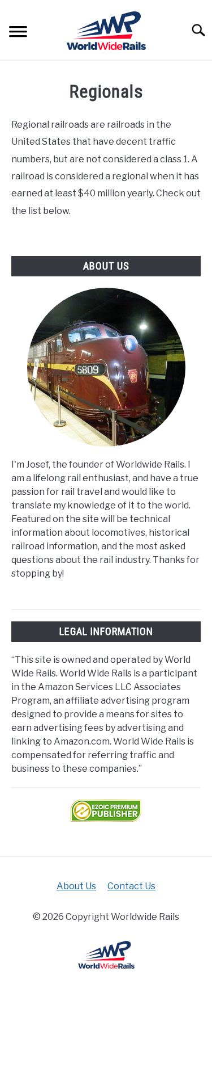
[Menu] (18, 33)
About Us (76, 886)
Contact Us (131, 886)
